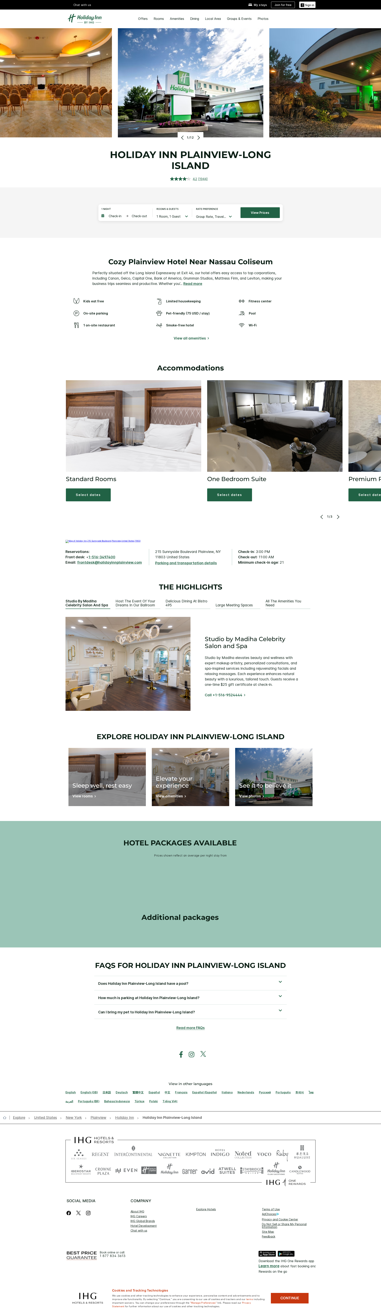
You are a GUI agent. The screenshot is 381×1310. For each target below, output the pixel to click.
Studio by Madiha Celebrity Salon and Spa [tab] (86, 603)
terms (249, 1299)
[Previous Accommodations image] (322, 516)
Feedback (268, 1236)
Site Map (268, 1231)
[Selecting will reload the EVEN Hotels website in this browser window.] (126, 1170)
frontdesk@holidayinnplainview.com (109, 562)
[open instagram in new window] (189, 1054)
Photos (263, 19)
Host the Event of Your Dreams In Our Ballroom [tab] (135, 603)
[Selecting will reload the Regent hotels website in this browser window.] (100, 1153)
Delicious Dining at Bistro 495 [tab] (186, 603)
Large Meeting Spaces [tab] (234, 605)
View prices (260, 213)
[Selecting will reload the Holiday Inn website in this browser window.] (169, 1170)
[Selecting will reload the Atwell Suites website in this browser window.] (227, 1170)
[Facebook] (69, 1213)
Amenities (177, 19)
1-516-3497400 (102, 557)
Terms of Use (271, 1209)
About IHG (137, 1211)
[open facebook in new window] (179, 1054)
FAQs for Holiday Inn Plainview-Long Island (190, 965)
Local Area (213, 19)
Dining (194, 19)
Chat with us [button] (82, 5)
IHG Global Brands (143, 1221)
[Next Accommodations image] (338, 516)
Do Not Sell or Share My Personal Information (284, 1225)
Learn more (269, 1266)
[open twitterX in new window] (201, 1054)
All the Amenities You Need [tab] (283, 603)
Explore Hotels (206, 1209)
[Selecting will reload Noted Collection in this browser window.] (243, 1153)
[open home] (6, 1117)
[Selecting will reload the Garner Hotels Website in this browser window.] (189, 1170)
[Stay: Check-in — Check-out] (124, 216)
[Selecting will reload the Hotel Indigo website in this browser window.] (220, 1153)
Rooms (159, 19)
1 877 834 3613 (113, 1256)
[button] (307, 5)
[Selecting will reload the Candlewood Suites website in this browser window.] (299, 1170)
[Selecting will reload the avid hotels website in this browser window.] (208, 1170)
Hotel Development (144, 1225)
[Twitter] (78, 1213)
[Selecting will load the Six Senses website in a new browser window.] (78, 1153)
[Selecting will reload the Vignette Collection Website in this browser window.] (169, 1153)
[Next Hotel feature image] (198, 137)
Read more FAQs (190, 1028)
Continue (289, 1298)
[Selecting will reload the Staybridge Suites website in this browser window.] (251, 1170)
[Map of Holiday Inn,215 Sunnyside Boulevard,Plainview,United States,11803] (102, 541)
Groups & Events (239, 19)
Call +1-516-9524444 (223, 695)
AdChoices (269, 1214)
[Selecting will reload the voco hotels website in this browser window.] (264, 1153)
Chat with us (139, 1230)
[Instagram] (88, 1213)
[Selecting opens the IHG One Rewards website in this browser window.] (286, 1182)
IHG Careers (139, 1216)
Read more (192, 284)
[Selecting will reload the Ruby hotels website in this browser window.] (282, 1153)
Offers (143, 19)
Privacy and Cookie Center (280, 1219)
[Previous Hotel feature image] (183, 137)
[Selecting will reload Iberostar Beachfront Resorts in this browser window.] (81, 1170)
